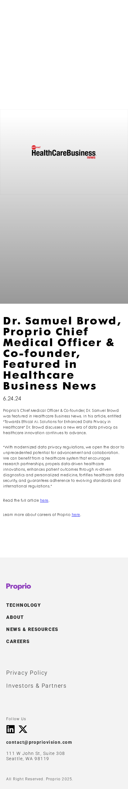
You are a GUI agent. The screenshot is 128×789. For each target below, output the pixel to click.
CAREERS (18, 641)
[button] (114, 15)
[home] (19, 15)
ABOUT (15, 617)
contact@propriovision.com (39, 742)
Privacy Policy (27, 672)
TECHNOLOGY (23, 605)
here (44, 500)
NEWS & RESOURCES (32, 629)
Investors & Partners (36, 685)
